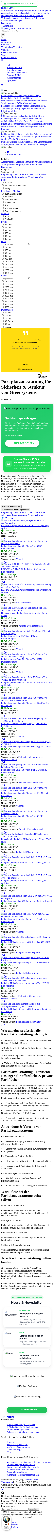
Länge (4, 275)
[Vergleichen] (4, 538)
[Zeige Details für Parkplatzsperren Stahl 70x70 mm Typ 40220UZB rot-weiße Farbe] (27, 700)
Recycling (5, 136)
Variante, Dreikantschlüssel (30, 626)
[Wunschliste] (1, 538)
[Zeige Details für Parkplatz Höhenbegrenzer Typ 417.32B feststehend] (27, 960)
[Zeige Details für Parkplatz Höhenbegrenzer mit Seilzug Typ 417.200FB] (27, 744)
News (8, 23)
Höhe (3, 241)
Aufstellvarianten (24, 602)
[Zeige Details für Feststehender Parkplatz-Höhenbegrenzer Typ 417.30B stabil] (27, 836)
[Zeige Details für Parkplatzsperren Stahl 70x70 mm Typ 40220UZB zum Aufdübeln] (27, 680)
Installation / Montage (11, 191)
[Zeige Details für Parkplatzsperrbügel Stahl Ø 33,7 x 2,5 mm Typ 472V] (27, 860)
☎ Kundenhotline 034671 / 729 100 (19, 4)
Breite (4, 222)
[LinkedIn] (13, 1417)
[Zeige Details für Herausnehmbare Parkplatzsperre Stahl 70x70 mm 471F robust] (27, 610)
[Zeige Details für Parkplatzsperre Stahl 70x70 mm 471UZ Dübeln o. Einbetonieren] (27, 916)
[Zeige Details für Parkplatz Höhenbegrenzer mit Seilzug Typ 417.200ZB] (27, 939)
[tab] (12, 1522)
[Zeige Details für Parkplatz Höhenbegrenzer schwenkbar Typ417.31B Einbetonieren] (27, 980)
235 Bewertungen (25, 369)
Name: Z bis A (33, 174)
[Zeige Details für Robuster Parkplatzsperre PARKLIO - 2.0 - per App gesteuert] (27, 523)
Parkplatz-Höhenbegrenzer (28, 852)
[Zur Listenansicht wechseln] (10, 518)
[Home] (8, 152)
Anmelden (34, 1509)
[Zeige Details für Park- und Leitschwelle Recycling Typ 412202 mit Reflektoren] (27, 721)
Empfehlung (6, 174)
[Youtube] (10, 1417)
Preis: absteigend (19, 177)
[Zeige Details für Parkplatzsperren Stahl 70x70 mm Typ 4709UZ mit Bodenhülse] (27, 790)
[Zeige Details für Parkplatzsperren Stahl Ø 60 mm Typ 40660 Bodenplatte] (27, 898)
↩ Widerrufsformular (27, 1410)
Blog (3, 23)
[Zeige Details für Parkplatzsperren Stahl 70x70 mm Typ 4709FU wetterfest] (27, 813)
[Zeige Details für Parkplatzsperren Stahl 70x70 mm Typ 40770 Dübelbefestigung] (27, 656)
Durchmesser (7, 310)
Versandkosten (31, 1479)
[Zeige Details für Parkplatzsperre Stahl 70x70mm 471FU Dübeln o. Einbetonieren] (27, 767)
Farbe (3, 180)
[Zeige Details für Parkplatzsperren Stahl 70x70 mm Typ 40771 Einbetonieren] (27, 543)
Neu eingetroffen (35, 177)
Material (5, 213)
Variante (20, 559)
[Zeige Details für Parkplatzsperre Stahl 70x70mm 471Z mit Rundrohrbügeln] (27, 633)
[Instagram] (4, 1417)
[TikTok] (7, 1417)
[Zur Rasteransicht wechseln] (4, 518)
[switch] (6, 1527)
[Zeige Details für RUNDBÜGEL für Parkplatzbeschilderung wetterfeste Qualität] (27, 587)
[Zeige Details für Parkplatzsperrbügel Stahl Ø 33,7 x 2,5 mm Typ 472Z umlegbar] (27, 878)
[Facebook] (2, 1417)
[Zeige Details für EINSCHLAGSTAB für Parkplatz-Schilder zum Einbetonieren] (27, 566)
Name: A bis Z (19, 174)
